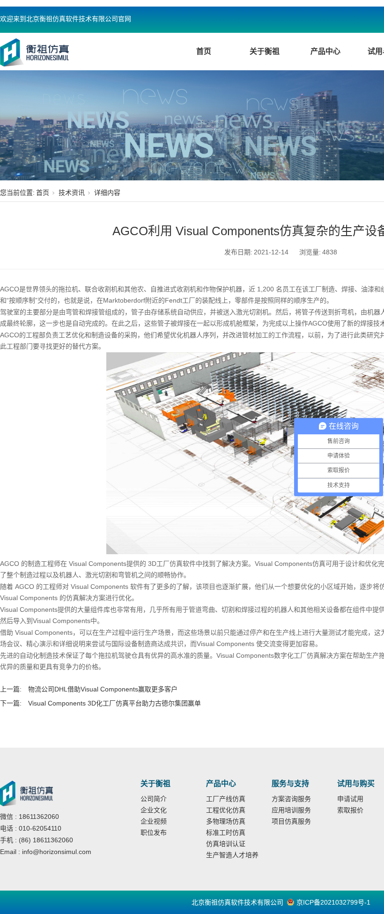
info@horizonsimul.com (56, 851)
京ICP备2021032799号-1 (333, 902)
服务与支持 (290, 784)
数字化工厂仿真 (297, 655)
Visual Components (99, 586)
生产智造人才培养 (232, 855)
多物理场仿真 (225, 821)
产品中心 (325, 51)
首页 (203, 51)
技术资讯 (72, 192)
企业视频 (153, 821)
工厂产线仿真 (225, 799)
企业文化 (153, 810)
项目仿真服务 (291, 821)
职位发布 (153, 832)
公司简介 (153, 799)
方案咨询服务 (291, 799)
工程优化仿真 (225, 810)
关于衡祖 (265, 51)
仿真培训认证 (225, 843)
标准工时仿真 (225, 832)
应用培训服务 (291, 810)
